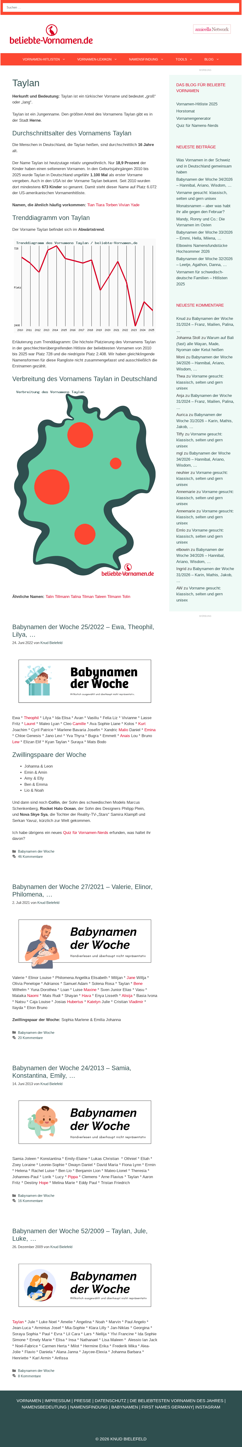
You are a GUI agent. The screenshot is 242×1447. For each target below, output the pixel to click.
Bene (138, 983)
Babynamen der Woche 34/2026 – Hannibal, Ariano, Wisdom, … (204, 363)
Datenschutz (110, 1400)
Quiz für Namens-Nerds (197, 125)
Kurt (142, 723)
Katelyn (93, 1002)
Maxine (90, 990)
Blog (209, 59)
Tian (91, 205)
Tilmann (114, 596)
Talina (76, 596)
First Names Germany (167, 1407)
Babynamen (124, 1407)
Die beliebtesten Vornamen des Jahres (176, 1400)
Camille (79, 723)
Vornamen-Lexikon (94, 59)
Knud (180, 318)
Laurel (29, 723)
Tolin (126, 596)
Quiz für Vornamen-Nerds (85, 832)
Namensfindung (143, 59)
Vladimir (136, 1002)
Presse (82, 1400)
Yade (135, 205)
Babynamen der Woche (36, 851)
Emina (150, 730)
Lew (15, 742)
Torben (111, 205)
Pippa (73, 1177)
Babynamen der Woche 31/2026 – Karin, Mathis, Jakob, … (204, 420)
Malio (123, 730)
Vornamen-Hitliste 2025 (196, 104)
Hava (86, 995)
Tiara (100, 205)
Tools (181, 59)
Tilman (88, 596)
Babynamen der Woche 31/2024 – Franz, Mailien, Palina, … (205, 324)
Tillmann (62, 596)
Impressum (57, 1400)
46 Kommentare (30, 856)
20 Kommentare (30, 1038)
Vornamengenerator (193, 118)
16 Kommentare (30, 1201)
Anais (125, 736)
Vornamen (29, 1400)
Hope (43, 1183)
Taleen (100, 596)
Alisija (127, 995)
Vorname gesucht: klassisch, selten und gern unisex (200, 382)
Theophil (31, 718)
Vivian (124, 205)
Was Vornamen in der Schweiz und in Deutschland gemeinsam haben (204, 166)
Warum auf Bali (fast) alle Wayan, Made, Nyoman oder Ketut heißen (205, 343)
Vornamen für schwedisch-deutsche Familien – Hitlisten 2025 (201, 278)
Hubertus (75, 1002)
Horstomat (185, 111)
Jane (131, 977)
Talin (50, 596)
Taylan (18, 1322)
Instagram (207, 1407)
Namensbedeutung (44, 1407)
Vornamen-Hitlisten (41, 59)
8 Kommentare (29, 1376)
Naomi (33, 995)
